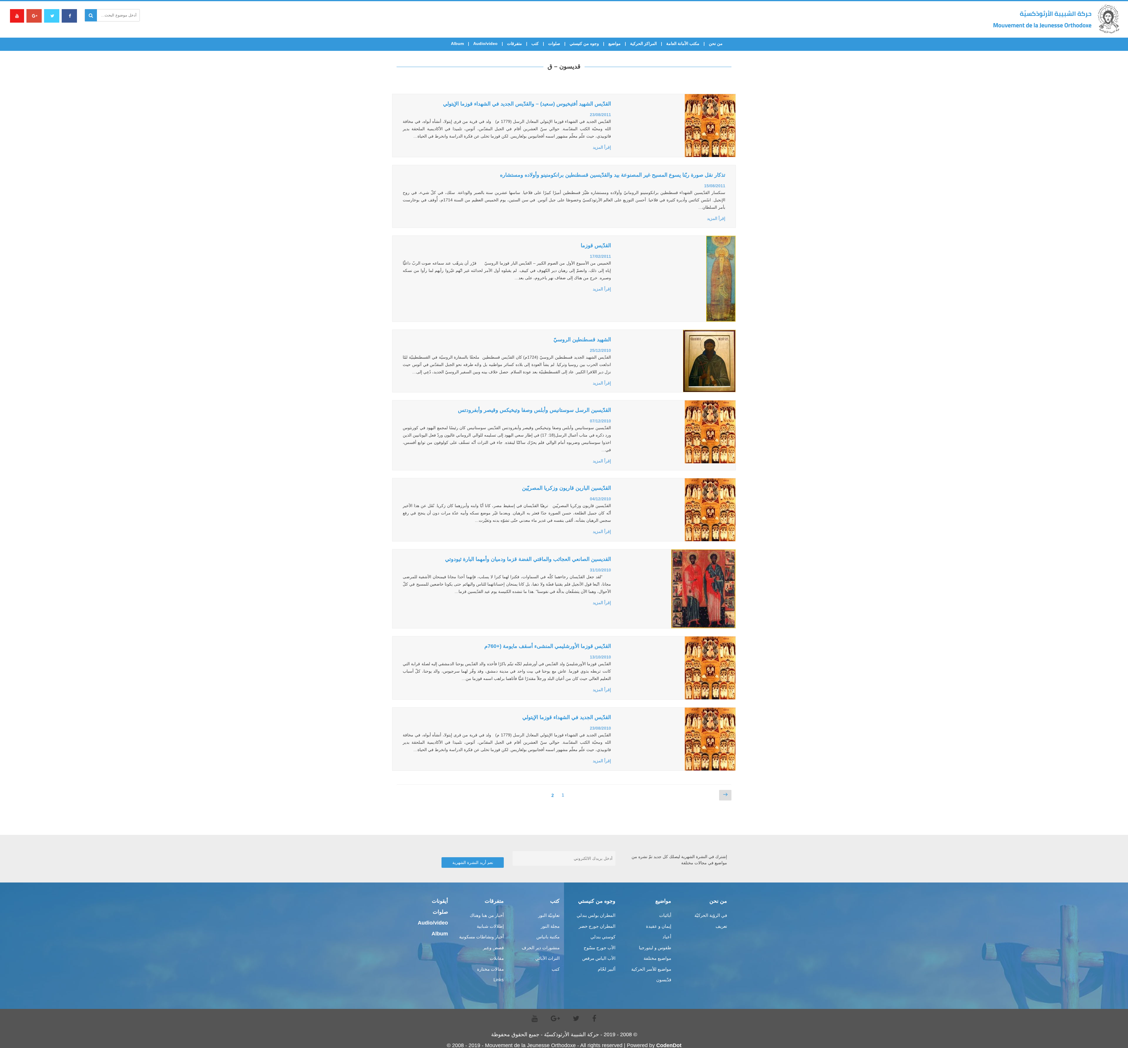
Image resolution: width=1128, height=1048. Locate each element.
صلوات (554, 43)
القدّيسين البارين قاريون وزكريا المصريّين (566, 488)
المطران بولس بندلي (596, 915)
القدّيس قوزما (596, 245)
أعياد (666, 936)
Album (457, 43)
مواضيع (614, 43)
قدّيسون (663, 979)
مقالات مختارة (490, 969)
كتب (535, 43)
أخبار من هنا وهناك (487, 915)
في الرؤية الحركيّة (710, 915)
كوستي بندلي (602, 936)
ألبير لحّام (606, 969)
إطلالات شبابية (490, 926)
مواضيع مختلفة (657, 958)
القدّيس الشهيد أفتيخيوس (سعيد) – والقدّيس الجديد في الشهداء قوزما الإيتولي (527, 104)
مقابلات (497, 958)
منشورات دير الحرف (541, 947)
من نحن (716, 43)
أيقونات (440, 901)
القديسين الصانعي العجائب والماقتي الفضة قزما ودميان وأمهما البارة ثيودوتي (528, 559)
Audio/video (485, 43)
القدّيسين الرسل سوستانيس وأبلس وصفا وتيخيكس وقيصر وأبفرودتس (534, 410)
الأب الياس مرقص (598, 958)
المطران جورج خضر (597, 926)
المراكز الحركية (643, 43)
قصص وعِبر (493, 947)
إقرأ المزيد (602, 147)
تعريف (721, 926)
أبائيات (665, 915)
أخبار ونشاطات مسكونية (481, 936)
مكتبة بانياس (548, 936)
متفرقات (514, 43)
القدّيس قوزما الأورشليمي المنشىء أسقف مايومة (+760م (547, 646)
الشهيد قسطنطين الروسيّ (582, 339)
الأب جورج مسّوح (599, 947)
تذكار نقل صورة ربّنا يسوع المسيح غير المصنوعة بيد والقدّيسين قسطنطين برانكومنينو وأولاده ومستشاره (612, 175)
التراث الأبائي (547, 958)
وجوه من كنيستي (584, 43)
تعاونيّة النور (549, 915)
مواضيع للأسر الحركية (651, 969)
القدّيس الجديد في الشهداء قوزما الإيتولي (566, 717)
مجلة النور (550, 926)
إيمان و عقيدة (658, 926)
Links (499, 979)
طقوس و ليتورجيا (655, 947)
